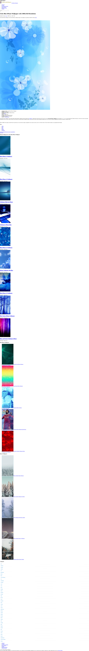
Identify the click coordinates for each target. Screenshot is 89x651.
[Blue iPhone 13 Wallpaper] (5, 177)
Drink (1, 590)
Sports (2, 636)
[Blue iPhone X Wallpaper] (5, 154)
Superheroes (2, 637)
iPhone (3, 129)
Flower (2, 597)
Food (1, 599)
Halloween (2, 609)
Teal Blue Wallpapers (6, 408)
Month (2, 614)
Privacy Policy (4, 7)
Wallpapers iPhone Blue (5, 224)
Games (2, 604)
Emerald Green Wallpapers (7, 365)
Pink (1, 624)
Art (1, 570)
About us (3, 4)
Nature (2, 619)
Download (1, 132)
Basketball (2, 572)
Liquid (2, 612)
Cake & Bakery (3, 577)
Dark (1, 587)
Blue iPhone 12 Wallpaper (6, 293)
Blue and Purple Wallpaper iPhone (8, 338)
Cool (1, 584)
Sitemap (3, 8)
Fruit (1, 602)
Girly (2, 128)
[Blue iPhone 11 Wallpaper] (5, 245)
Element (2, 592)
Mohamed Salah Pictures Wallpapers (8, 430)
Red (1, 629)
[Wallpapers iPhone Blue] (5, 222)
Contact (3, 5)
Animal (2, 567)
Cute (1, 585)
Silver (1, 632)
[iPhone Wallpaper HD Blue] (5, 268)
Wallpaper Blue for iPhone (6, 202)
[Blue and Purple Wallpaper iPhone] (5, 336)
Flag (1, 595)
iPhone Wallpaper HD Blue (6, 270)
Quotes (2, 627)
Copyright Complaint (5, 6)
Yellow (2, 641)
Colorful (2, 582)
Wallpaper (3, 130)
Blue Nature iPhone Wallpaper (7, 316)
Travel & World (3, 639)
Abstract (2, 565)
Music (2, 617)
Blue (36, 17)
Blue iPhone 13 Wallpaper (6, 179)
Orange (2, 622)
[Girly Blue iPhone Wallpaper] (44, 65)
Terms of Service (4, 648)
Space (1, 634)
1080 (2, 126)
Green (2, 607)
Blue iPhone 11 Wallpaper (6, 247)
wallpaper (30, 118)
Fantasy (2, 594)
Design (2, 589)
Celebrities (2, 580)
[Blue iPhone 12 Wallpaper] (5, 291)
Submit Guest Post (4, 647)
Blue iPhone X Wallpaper (6, 156)
